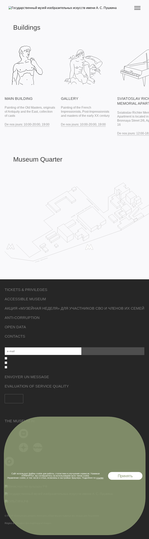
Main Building (19, 99)
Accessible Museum (25, 299)
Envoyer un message (27, 377)
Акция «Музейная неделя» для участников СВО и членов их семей (74, 308)
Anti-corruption (22, 318)
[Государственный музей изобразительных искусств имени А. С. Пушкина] (63, 8)
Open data (15, 327)
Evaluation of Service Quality (37, 386)
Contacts (15, 336)
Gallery (69, 99)
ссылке (99, 478)
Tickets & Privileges (26, 290)
